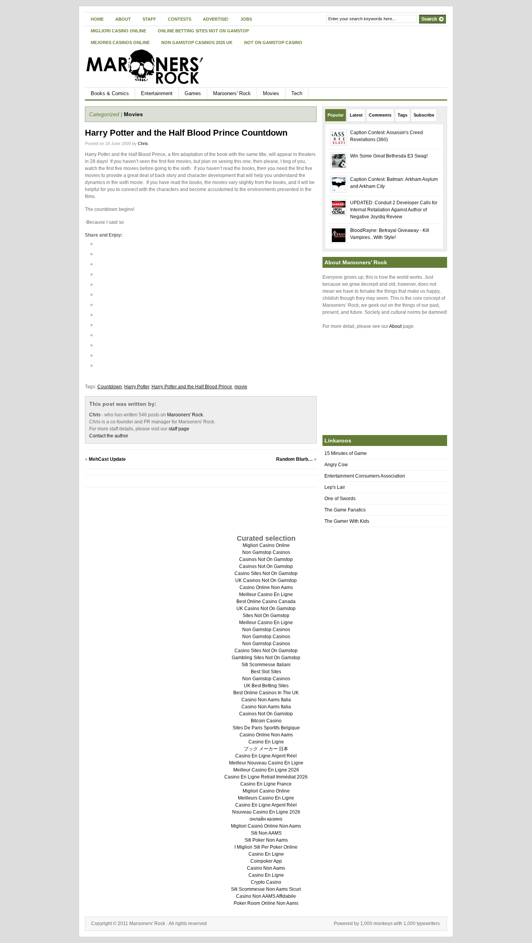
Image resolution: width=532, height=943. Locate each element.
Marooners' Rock (232, 93)
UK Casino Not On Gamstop (266, 608)
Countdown (109, 386)
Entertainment (157, 93)
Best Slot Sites (266, 671)
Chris (143, 143)
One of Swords (340, 498)
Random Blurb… (294, 459)
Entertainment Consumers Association (364, 476)
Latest (356, 115)
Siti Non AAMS (266, 833)
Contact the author (108, 436)
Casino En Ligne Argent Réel (266, 756)
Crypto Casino (266, 882)
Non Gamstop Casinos (266, 552)
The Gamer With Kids (346, 521)
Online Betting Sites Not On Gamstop (203, 30)
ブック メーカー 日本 (266, 749)
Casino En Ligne (266, 742)
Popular (336, 115)
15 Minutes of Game (345, 453)
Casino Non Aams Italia (266, 699)
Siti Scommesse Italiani (266, 664)
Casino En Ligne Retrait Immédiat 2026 (266, 777)
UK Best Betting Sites (266, 685)
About (123, 19)
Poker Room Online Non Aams (266, 903)
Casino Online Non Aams (266, 587)
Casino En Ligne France (266, 784)
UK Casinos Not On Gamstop (266, 580)
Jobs (246, 19)
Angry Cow (336, 464)
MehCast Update (107, 459)
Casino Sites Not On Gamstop (266, 573)
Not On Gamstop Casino (273, 42)
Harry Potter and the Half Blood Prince (191, 386)
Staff (149, 19)
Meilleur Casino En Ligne (266, 594)
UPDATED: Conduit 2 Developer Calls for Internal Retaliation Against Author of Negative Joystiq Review (393, 209)
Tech (296, 93)
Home (97, 19)
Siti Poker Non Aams (266, 840)
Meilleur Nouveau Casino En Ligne (266, 763)
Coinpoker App (266, 861)
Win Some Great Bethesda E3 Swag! (389, 156)
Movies (271, 93)
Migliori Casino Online (118, 30)
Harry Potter (136, 386)
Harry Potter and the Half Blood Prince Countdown (186, 133)
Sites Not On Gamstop (266, 615)
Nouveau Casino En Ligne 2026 (266, 812)
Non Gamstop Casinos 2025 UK (197, 42)
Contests (179, 19)
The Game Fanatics (345, 510)
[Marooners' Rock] (160, 66)
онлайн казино (266, 819)
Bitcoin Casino (266, 721)
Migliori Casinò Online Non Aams (266, 826)
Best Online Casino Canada (266, 601)
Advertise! (216, 19)
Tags (402, 115)
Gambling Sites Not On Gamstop (266, 657)
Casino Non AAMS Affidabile (266, 896)
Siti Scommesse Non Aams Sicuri (266, 889)
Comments (380, 115)
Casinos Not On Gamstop (266, 559)
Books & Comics (110, 93)
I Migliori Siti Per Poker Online (266, 847)
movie (240, 386)
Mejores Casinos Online (120, 42)
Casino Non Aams (266, 868)
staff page (179, 429)
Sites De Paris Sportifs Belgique (266, 728)
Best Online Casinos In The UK (266, 692)
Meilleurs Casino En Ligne (266, 798)
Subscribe (424, 115)
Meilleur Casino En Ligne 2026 (266, 770)
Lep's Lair (334, 487)
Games (193, 93)
